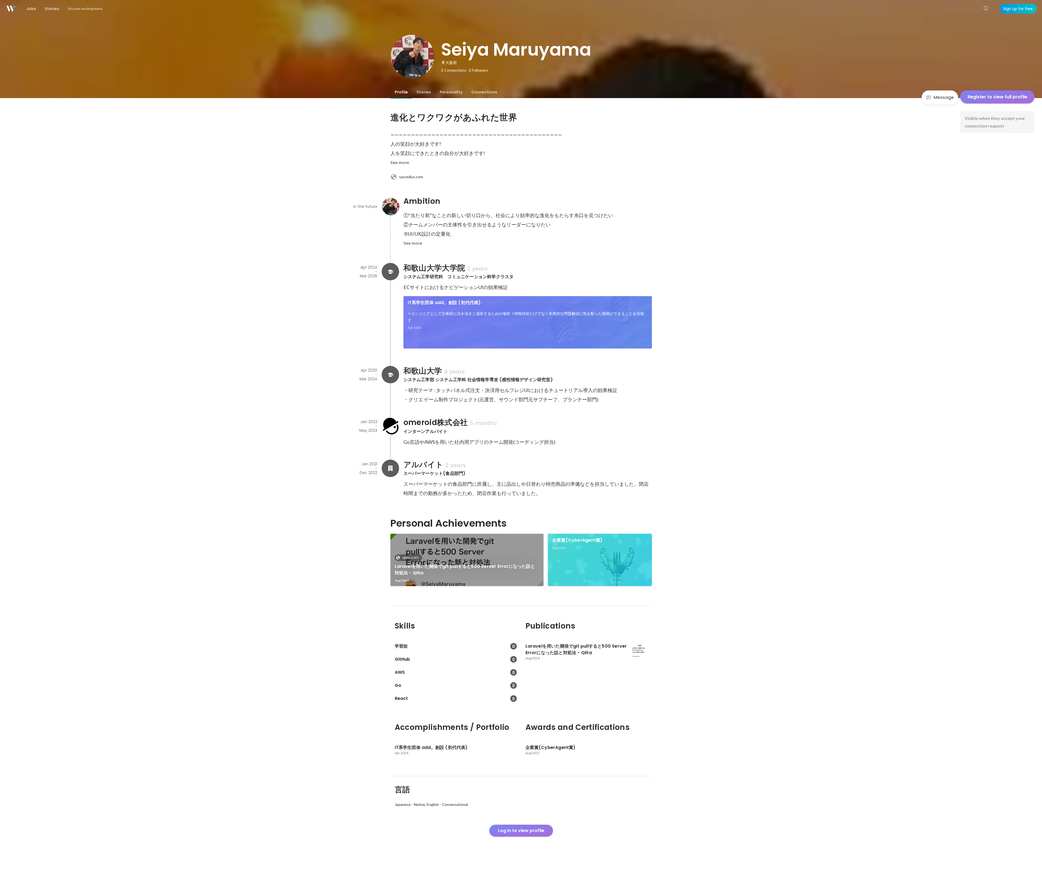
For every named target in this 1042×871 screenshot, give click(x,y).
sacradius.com (411, 176)
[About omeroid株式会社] (390, 426)
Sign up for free (1018, 8)
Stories (424, 92)
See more (399, 162)
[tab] (401, 92)
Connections (484, 92)
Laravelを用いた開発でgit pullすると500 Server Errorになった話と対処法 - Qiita (465, 569)
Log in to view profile (521, 830)
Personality (451, 92)
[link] (527, 322)
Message (944, 97)
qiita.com (410, 557)
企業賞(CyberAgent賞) (577, 540)
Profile (401, 92)
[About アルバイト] (390, 468)
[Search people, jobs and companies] (985, 8)
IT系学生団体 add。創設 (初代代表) (444, 302)
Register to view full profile (997, 97)
